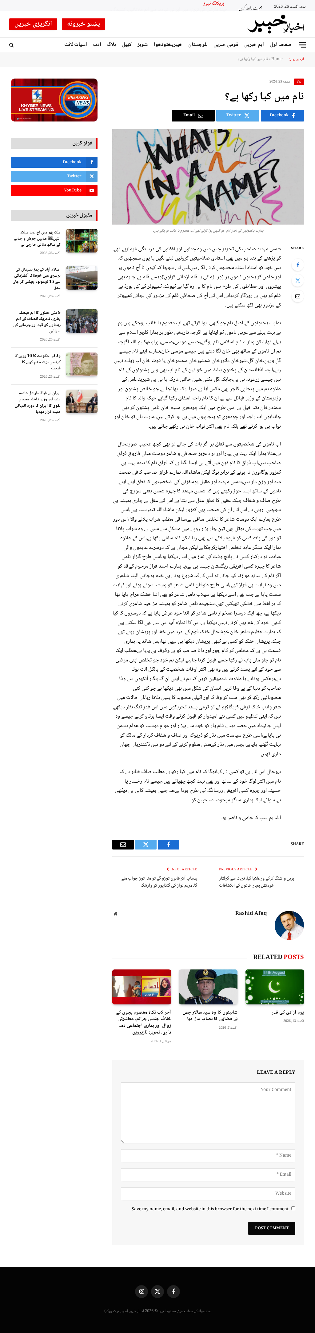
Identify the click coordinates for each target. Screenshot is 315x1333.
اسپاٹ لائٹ (75, 44)
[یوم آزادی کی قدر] (274, 986)
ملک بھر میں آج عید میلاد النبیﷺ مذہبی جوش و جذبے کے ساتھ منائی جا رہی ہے (37, 238)
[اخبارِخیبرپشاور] (276, 24)
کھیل (127, 44)
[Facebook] (298, 265)
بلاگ (111, 44)
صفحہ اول (280, 44)
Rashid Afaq (251, 914)
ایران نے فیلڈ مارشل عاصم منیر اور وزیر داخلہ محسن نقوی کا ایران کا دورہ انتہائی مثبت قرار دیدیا (38, 402)
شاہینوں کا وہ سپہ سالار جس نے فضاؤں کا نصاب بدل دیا (210, 1016)
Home (277, 59)
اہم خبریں (254, 44)
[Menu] (302, 45)
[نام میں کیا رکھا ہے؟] (208, 177)
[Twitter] (298, 280)
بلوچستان (198, 44)
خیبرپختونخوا (168, 44)
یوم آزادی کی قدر (288, 1012)
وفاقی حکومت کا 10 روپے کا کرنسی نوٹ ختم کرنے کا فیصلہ (37, 362)
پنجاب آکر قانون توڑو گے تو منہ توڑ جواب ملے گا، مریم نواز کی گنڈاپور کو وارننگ (159, 882)
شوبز (143, 44)
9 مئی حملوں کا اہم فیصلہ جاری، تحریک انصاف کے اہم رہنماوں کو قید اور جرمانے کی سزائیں (37, 322)
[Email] (298, 296)
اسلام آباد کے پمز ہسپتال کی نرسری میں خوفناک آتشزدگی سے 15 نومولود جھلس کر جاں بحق (37, 279)
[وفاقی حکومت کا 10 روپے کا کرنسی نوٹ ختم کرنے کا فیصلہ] (82, 364)
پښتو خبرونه (83, 24)
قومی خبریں (225, 44)
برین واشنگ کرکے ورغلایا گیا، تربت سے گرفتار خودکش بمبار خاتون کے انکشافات (256, 882)
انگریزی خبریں (33, 24)
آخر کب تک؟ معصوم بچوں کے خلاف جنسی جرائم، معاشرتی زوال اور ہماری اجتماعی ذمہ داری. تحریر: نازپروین (143, 1022)
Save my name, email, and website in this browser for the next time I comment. (209, 1209)
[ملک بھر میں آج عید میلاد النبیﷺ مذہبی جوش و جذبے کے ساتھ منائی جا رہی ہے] (82, 240)
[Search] (12, 45)
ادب (97, 44)
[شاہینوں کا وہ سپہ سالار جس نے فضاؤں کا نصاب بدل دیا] (208, 986)
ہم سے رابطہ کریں (250, 7)
